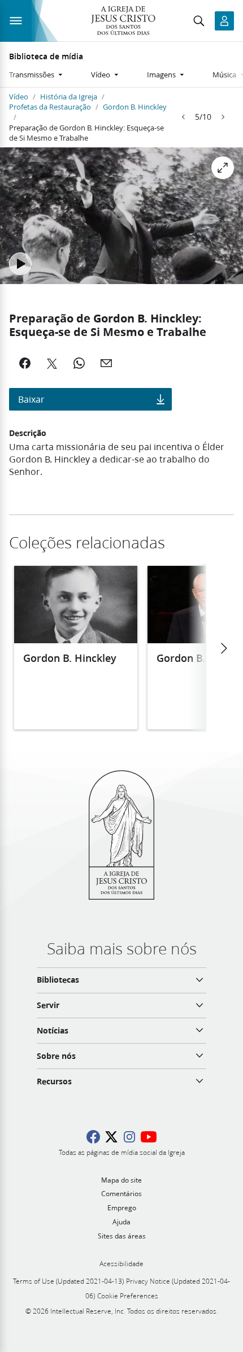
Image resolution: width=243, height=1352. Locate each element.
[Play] (20, 263)
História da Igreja (68, 96)
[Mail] (106, 363)
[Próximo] (222, 117)
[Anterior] (183, 117)
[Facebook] (25, 363)
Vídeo (18, 96)
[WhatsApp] (79, 363)
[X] (52, 363)
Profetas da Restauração (50, 107)
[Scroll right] (223, 648)
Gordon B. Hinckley (135, 107)
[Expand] (222, 167)
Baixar (31, 398)
